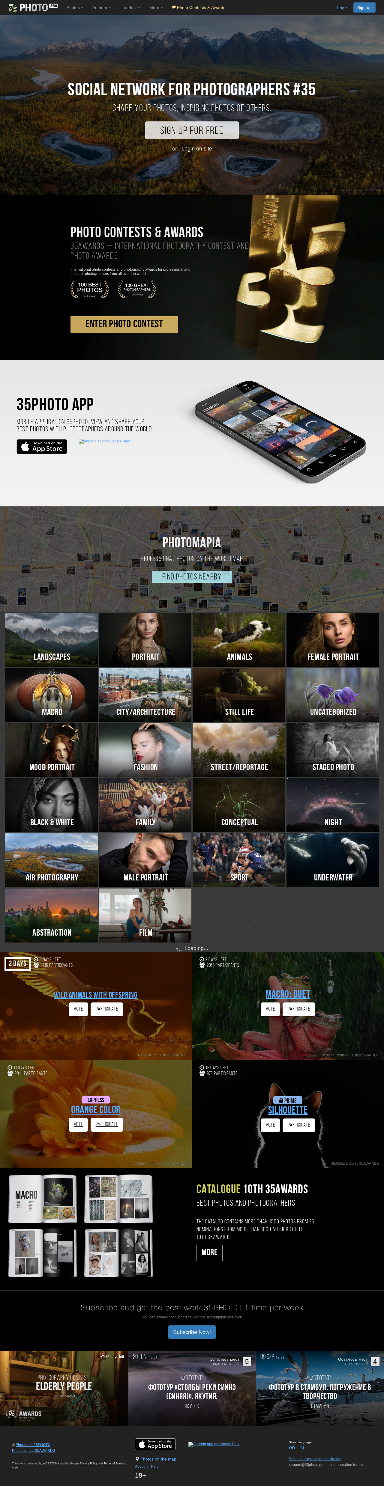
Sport (240, 878)
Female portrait (333, 657)
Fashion (146, 768)
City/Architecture (146, 712)
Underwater (333, 878)
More (210, 1253)
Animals (239, 657)
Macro (52, 712)
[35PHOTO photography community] (33, 7)
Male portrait (146, 878)
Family (146, 823)
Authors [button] (100, 7)
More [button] (154, 7)
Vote (78, 1009)
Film (145, 933)
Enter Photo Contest (124, 324)
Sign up (364, 7)
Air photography (52, 878)
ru (301, 1448)
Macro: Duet (288, 995)
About (140, 1466)
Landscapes (52, 657)
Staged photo (333, 768)
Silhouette (288, 1111)
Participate (107, 1009)
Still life (239, 712)
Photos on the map (158, 1459)
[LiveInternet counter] (25, 1456)
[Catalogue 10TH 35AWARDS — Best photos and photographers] (80, 1225)
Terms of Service (114, 1463)
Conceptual (239, 823)
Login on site (197, 149)
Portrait (146, 657)
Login (342, 8)
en (292, 1448)
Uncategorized (333, 712)
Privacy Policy (89, 1463)
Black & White (52, 823)
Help (155, 1466)
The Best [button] (129, 7)
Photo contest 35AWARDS (33, 1451)
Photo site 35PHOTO (33, 1445)
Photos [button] (74, 7)
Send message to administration (315, 1459)
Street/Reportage (239, 768)
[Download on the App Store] (161, 1444)
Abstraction (52, 933)
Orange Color (96, 1110)
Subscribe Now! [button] (192, 1332)
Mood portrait (52, 768)
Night (333, 823)
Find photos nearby (192, 577)
